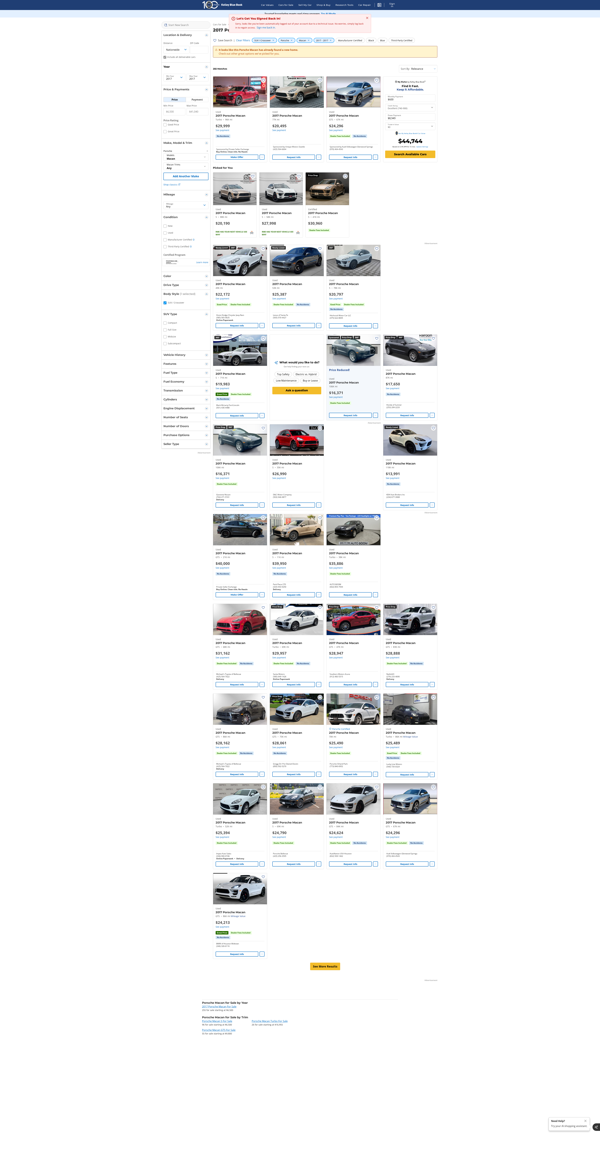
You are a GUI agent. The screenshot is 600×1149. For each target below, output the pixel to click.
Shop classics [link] (170, 184)
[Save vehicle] (263, 80)
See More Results (325, 966)
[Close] (585, 1121)
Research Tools (344, 5)
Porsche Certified (341, 728)
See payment (222, 130)
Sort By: (405, 69)
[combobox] (186, 25)
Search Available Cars (410, 154)
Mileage (169, 204)
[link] (223, 136)
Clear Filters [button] (243, 40)
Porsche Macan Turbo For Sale (270, 1021)
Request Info (294, 157)
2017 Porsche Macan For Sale (219, 1006)
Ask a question (297, 390)
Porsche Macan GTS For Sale (218, 1030)
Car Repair (364, 5)
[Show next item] (374, 350)
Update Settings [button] (422, 147)
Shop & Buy (323, 5)
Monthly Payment (395, 97)
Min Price (168, 105)
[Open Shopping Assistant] (596, 1127)
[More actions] (262, 157)
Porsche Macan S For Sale (217, 1021)
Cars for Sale (285, 5)
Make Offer (237, 157)
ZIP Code (194, 43)
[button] (379, 5)
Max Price (192, 105)
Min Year (170, 76)
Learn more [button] (202, 262)
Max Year (193, 76)
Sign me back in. (266, 27)
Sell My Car (305, 5)
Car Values (267, 5)
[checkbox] (171, 125)
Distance (167, 43)
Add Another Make (186, 176)
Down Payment (394, 115)
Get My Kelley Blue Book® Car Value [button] (411, 133)
